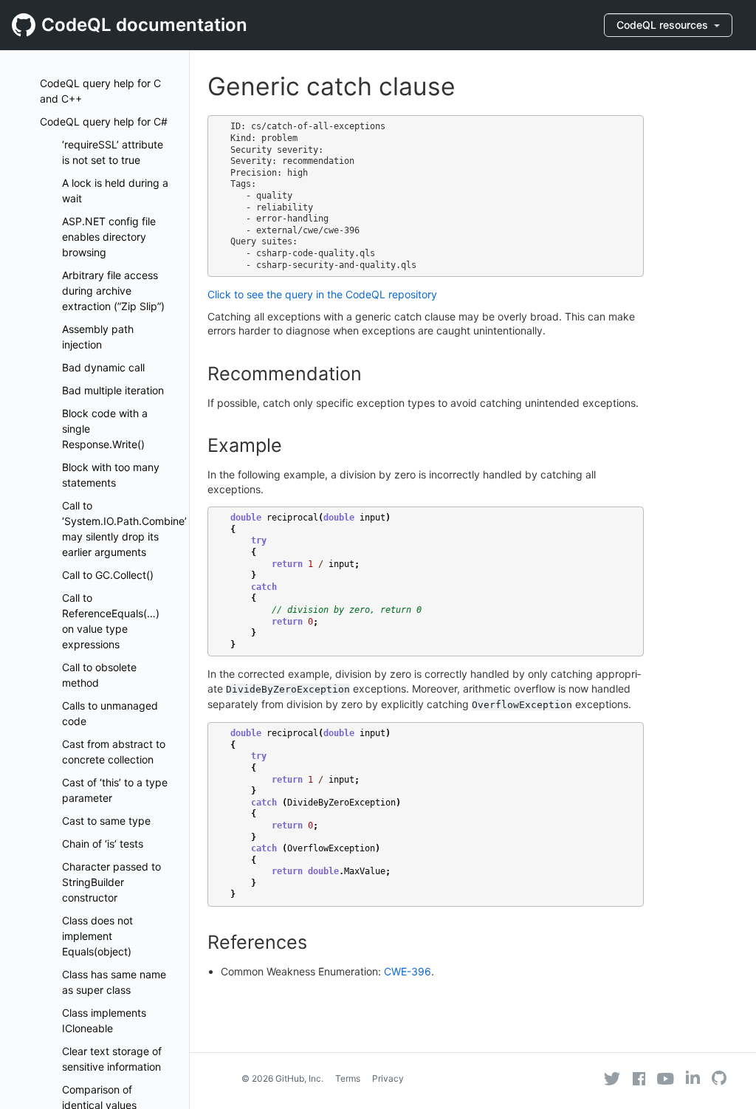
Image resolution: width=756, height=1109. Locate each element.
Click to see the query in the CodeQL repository (322, 294)
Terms (347, 1078)
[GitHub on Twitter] (612, 1078)
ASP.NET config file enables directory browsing (109, 236)
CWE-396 (407, 971)
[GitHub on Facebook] (639, 1078)
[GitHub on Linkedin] (693, 1077)
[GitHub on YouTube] (665, 1079)
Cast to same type (106, 820)
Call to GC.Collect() (108, 575)
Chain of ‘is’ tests (102, 843)
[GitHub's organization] (719, 1079)
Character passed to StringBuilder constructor (111, 882)
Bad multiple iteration (113, 390)
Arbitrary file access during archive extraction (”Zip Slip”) (113, 290)
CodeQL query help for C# (104, 121)
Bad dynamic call (103, 367)
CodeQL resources (663, 24)
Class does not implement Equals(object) (97, 936)
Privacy (388, 1078)
